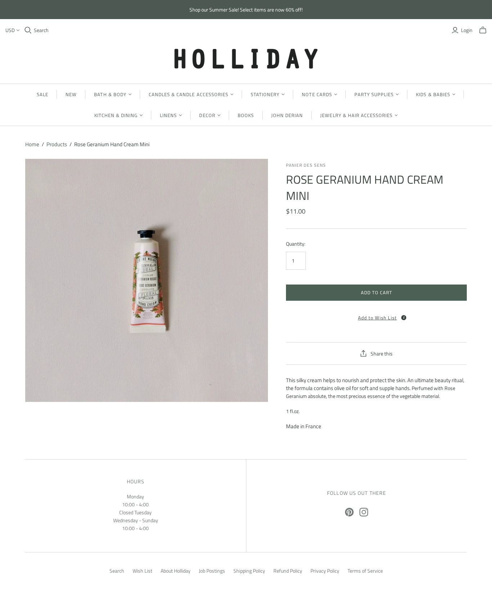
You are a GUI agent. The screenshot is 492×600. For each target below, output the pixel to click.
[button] (376, 315)
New (71, 94)
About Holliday (176, 570)
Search (41, 30)
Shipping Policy (249, 570)
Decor (207, 115)
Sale (42, 94)
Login (467, 30)
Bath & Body (110, 94)
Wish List (142, 570)
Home (32, 144)
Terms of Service (365, 570)
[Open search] (28, 30)
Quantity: (295, 243)
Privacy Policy (324, 570)
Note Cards (317, 94)
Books (246, 115)
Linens (168, 115)
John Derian (287, 115)
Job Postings (212, 570)
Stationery (265, 94)
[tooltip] (403, 317)
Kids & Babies (433, 94)
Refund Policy (287, 570)
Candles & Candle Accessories (188, 94)
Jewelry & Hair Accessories (356, 115)
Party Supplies (374, 94)
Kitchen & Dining (116, 115)
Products (56, 144)
